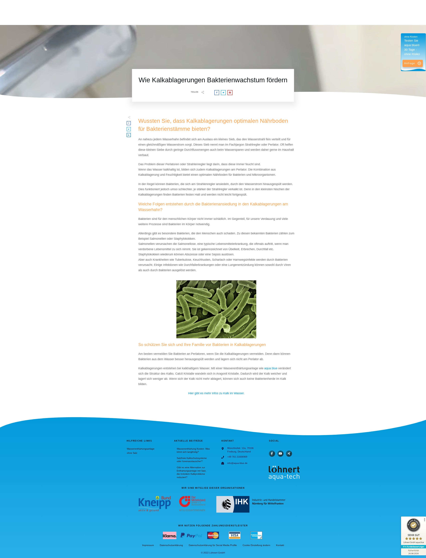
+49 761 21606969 (237, 456)
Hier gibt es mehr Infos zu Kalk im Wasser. (216, 393)
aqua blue (270, 368)
